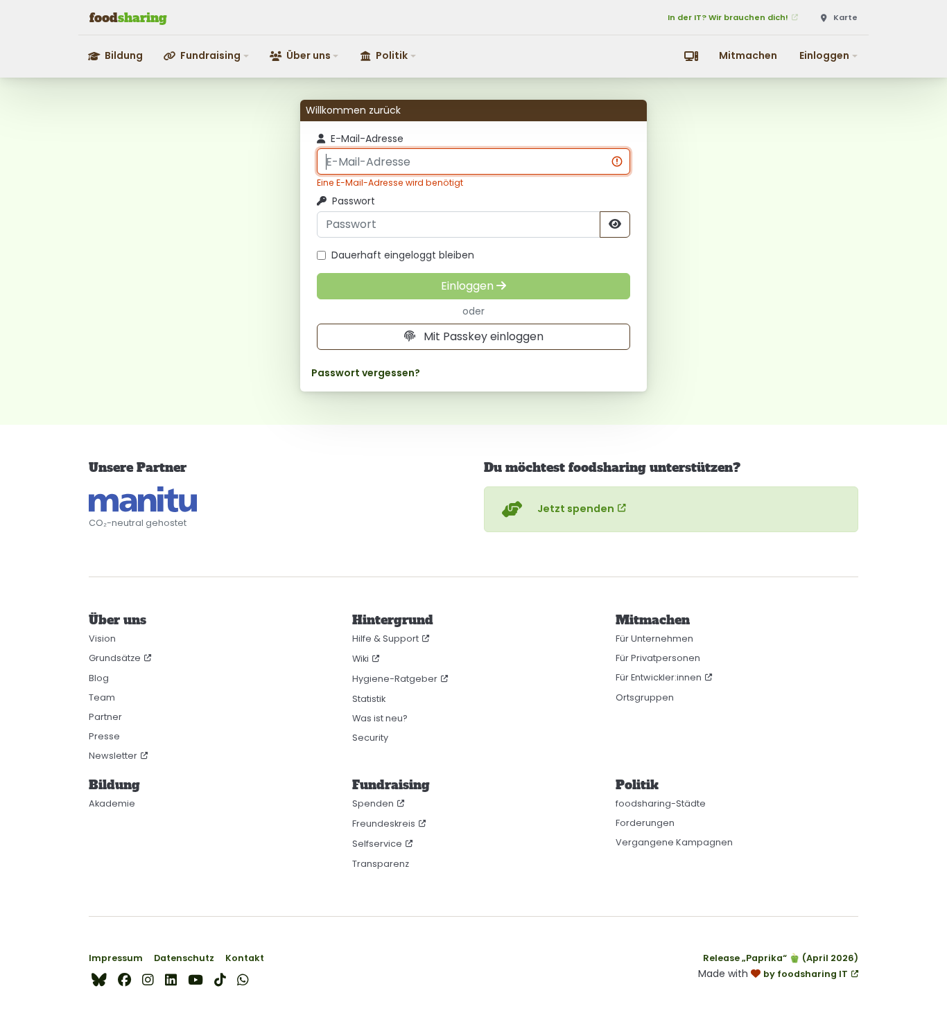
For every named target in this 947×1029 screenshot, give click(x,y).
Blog (99, 678)
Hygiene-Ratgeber (394, 679)
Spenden (373, 803)
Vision (102, 638)
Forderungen (645, 823)
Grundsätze (115, 658)
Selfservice (377, 844)
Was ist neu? (380, 718)
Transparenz (380, 864)
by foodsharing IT (805, 974)
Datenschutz (184, 958)
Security (370, 738)
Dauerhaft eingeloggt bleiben (402, 255)
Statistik (368, 699)
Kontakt (244, 958)
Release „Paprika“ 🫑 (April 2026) (780, 958)
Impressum (116, 958)
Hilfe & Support (385, 638)
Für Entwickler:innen (659, 677)
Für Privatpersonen (658, 658)
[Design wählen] (691, 56)
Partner (105, 717)
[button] (207, 56)
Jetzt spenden (575, 509)
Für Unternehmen (654, 638)
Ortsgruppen (645, 697)
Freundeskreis (383, 823)
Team (102, 697)
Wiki (360, 659)
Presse (104, 736)
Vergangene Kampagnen (674, 842)
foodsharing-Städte (661, 803)
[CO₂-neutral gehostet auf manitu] (143, 499)
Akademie (112, 803)
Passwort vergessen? (365, 373)
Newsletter (113, 756)
